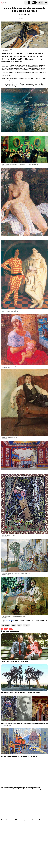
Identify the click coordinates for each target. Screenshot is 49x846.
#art (19, 625)
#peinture (26, 625)
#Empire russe (5, 625)
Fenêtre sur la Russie (24, 14)
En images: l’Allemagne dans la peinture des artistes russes (19, 756)
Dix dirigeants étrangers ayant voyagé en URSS (15, 661)
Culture (21, 18)
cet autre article (9, 620)
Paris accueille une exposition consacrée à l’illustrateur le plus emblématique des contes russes (24, 724)
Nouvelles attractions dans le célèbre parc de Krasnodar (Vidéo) (20, 692)
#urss (13, 625)
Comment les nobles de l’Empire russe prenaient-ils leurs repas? (20, 820)
